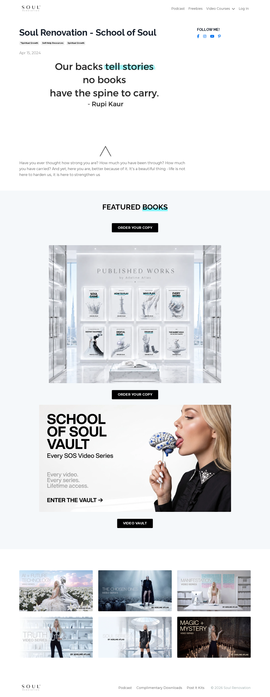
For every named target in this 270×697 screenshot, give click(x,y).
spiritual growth (76, 43)
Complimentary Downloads (159, 688)
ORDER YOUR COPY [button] (135, 228)
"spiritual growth (29, 43)
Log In (244, 9)
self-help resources (52, 43)
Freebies (195, 9)
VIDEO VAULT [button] (135, 523)
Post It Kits (195, 688)
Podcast (178, 9)
